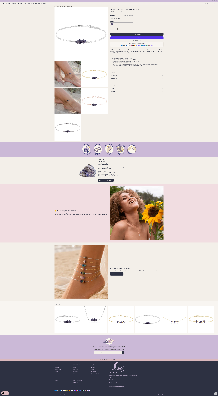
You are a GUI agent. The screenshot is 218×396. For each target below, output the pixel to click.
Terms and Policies (109, 394)
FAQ (74, 373)
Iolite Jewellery (63, 6)
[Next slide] (162, 319)
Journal (92, 369)
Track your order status (78, 378)
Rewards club (76, 369)
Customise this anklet (116, 273)
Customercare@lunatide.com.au (116, 386)
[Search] (209, 3)
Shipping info (75, 376)
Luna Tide (59, 394)
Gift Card (56, 378)
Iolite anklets (69, 6)
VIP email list (75, 371)
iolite (120, 50)
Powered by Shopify (64, 394)
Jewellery (56, 367)
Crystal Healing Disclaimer (97, 373)
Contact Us (75, 382)
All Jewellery (56, 6)
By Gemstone (57, 369)
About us (93, 367)
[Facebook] (212, 1)
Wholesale (93, 371)
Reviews (56, 380)
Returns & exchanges (77, 380)
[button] (118, 11)
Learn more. (116, 377)
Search (74, 367)
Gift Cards (93, 376)
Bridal (55, 376)
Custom (56, 371)
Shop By (56, 373)
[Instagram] (214, 1)
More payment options (137, 40)
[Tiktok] (163, 394)
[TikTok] (216, 1)
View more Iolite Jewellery (105, 180)
